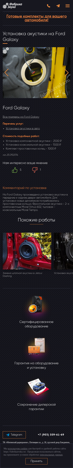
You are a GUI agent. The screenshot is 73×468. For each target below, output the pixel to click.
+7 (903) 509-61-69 (51, 435)
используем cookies (18, 448)
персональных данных (51, 454)
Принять (36, 461)
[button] (6, 72)
